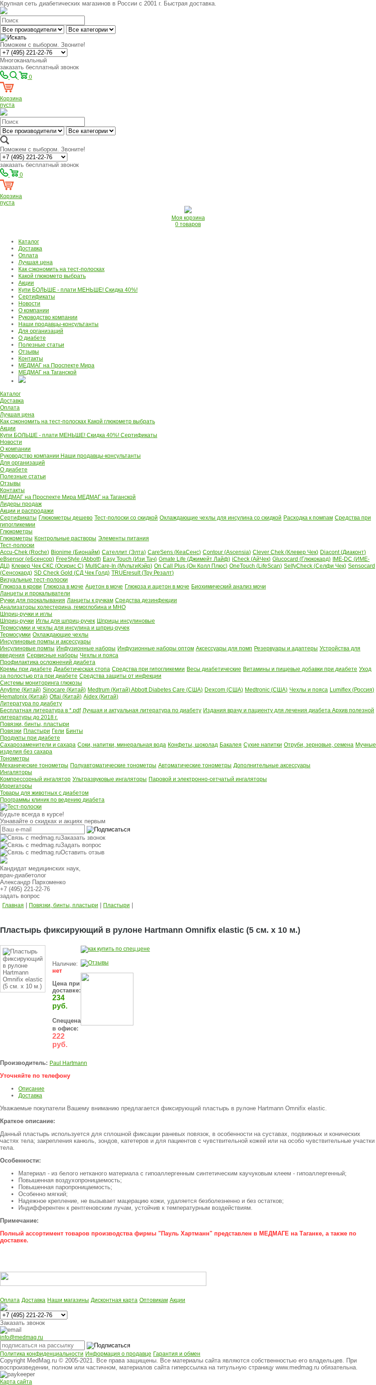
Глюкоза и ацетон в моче (157, 586)
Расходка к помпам (308, 518)
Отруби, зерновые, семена (319, 745)
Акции (26, 283)
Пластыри (36, 731)
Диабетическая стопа (82, 669)
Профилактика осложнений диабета (47, 662)
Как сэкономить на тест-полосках (61, 269)
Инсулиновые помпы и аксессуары (45, 641)
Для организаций (40, 331)
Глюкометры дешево (66, 518)
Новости (29, 303)
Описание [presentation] (31, 1089)
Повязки (11, 731)
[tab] (197, 1088)
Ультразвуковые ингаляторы (109, 779)
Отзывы (28, 352)
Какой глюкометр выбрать (52, 276)
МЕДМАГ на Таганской (47, 372)
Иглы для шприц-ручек (65, 621)
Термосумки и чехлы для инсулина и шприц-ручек (64, 628)
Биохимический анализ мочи (228, 586)
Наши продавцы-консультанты (58, 324)
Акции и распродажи (27, 511)
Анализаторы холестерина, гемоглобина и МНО (63, 607)
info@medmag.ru (21, 1337)
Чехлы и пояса (99, 655)
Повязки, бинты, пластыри (34, 724)
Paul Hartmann (68, 1063)
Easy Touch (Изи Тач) (130, 559)
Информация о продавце (118, 1354)
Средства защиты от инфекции (120, 676)
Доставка (30, 248)
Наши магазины (68, 1300)
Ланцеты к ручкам (90, 600)
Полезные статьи (41, 345)
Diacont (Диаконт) (343, 552)
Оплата (28, 255)
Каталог (28, 241)
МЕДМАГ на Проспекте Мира (56, 365)
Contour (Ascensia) (227, 552)
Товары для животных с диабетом (44, 793)
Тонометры (14, 758)
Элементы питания (123, 538)
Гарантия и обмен (176, 1354)
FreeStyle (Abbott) (78, 559)
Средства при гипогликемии (148, 669)
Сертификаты (36, 297)
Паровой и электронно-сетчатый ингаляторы (208, 779)
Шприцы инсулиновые (126, 621)
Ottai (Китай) (66, 696)
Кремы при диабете (26, 669)
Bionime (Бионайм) (75, 552)
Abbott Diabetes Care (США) (167, 690)
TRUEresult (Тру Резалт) (142, 573)
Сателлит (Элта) (124, 552)
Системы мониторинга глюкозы (41, 683)
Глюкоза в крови (21, 586)
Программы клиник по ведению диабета (52, 800)
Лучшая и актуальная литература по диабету (142, 710)
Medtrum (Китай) (109, 690)
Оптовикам (153, 1300)
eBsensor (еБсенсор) (27, 559)
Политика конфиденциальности (41, 1354)
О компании (33, 310)
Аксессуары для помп (224, 648)
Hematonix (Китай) (24, 696)
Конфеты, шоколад (193, 745)
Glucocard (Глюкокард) (301, 559)
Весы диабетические (214, 669)
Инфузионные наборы (86, 648)
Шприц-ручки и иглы (26, 614)
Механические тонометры (34, 765)
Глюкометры (16, 531)
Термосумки (15, 635)
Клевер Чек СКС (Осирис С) (47, 566)
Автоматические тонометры (195, 765)
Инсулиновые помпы (27, 648)
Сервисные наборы (52, 655)
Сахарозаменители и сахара (38, 745)
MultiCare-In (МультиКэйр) (118, 566)
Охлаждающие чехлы (60, 635)
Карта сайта (16, 1382)
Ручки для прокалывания (32, 600)
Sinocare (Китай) (64, 690)
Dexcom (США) (224, 690)
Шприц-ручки (17, 621)
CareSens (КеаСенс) (174, 552)
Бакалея (231, 745)
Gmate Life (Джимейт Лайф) (194, 559)
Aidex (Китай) (100, 696)
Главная (13, 905)
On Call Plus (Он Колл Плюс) (190, 566)
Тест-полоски (17, 545)
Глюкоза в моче (63, 586)
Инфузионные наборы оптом (155, 648)
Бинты (74, 731)
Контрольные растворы (65, 538)
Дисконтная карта (114, 1300)
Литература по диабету (31, 703)
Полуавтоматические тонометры (113, 765)
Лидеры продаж (21, 504)
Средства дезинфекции (146, 600)
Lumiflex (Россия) (352, 690)
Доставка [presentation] (30, 1095)
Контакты (30, 358)
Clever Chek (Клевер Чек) (285, 552)
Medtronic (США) (266, 690)
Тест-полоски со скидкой (126, 518)
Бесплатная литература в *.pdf (40, 710)
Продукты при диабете (30, 738)
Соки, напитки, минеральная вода (121, 745)
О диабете (32, 338)
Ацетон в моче (104, 586)
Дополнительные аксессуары (271, 765)
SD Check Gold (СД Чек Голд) (72, 573)
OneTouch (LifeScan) (255, 566)
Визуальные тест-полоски (34, 579)
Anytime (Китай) (20, 690)
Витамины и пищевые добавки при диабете (300, 669)
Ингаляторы (16, 772)
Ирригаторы (16, 786)
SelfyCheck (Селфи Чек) (315, 566)
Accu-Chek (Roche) (24, 552)
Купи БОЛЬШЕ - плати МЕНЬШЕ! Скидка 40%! (78, 290)
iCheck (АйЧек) (251, 559)
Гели (58, 731)
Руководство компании (47, 317)
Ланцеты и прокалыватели (35, 593)
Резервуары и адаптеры (286, 648)
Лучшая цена (35, 262)
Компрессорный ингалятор (35, 779)
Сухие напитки (262, 745)
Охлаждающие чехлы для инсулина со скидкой (221, 518)
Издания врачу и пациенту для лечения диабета (267, 710)
